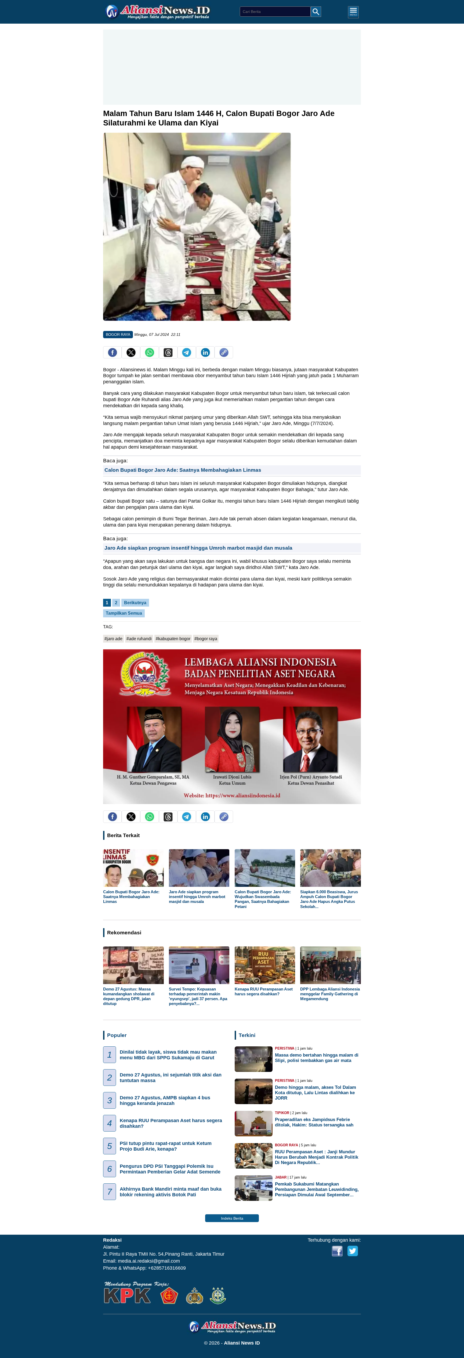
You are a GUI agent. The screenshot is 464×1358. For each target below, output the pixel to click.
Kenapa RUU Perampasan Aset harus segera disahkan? (264, 991)
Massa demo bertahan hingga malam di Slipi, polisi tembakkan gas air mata (316, 1058)
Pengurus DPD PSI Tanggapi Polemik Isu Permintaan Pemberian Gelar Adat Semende (170, 1169)
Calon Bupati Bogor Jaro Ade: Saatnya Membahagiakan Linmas (182, 470)
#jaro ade (113, 638)
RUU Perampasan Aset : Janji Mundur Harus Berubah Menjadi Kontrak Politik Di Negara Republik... (316, 1157)
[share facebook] (112, 355)
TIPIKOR (282, 1113)
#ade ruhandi (139, 638)
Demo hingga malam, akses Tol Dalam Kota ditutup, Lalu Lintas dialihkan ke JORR (315, 1093)
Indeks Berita (232, 1218)
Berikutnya (135, 602)
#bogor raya (205, 638)
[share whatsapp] (149, 355)
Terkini (247, 1035)
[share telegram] (186, 355)
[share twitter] (131, 355)
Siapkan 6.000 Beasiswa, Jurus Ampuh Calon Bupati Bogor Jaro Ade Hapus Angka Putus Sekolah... (329, 899)
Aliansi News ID (242, 1343)
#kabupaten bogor (173, 638)
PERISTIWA (284, 1048)
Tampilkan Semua (124, 613)
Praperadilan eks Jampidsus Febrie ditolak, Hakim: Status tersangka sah (314, 1122)
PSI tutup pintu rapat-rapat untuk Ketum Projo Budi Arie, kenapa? (166, 1146)
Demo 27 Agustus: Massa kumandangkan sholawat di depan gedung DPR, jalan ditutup (128, 996)
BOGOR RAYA (118, 334)
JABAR (281, 1177)
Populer (116, 1035)
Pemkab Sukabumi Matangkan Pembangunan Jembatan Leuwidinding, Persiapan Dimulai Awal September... (317, 1189)
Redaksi (112, 1240)
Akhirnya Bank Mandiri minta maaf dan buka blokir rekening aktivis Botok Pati (171, 1191)
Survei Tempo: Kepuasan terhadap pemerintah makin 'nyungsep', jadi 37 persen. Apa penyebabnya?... (198, 996)
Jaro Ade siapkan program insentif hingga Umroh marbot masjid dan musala (198, 548)
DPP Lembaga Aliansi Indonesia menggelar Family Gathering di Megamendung (330, 994)
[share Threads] (168, 355)
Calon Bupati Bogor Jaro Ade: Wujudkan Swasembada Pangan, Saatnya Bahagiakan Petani (263, 899)
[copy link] (224, 355)
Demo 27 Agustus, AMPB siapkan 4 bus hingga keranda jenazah (165, 1100)
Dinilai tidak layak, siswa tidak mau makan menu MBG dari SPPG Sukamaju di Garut (168, 1054)
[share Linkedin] (205, 355)
